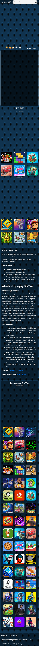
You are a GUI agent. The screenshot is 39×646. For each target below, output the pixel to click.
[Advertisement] (19, 25)
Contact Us (13, 635)
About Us (4, 635)
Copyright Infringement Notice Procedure (16, 639)
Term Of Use (5, 643)
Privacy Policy (17, 643)
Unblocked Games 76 (10, 2)
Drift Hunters (21, 374)
